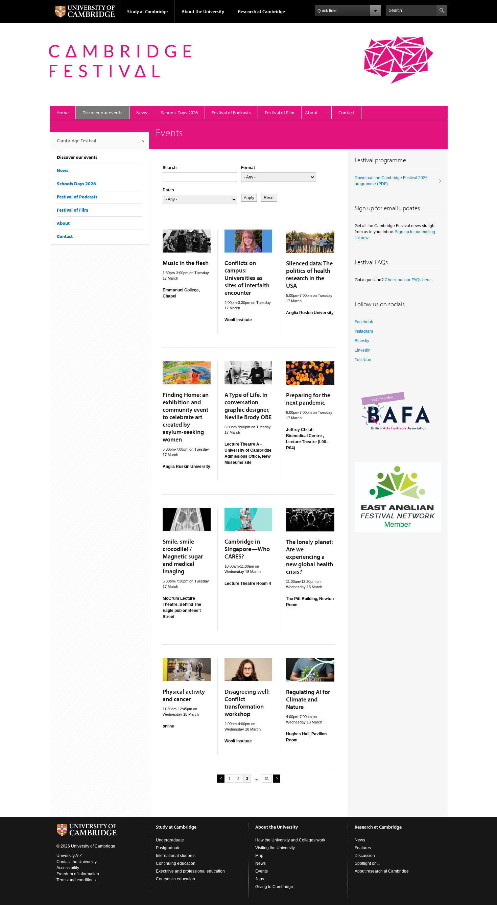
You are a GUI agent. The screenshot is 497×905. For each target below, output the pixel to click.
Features (363, 848)
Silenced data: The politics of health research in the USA (309, 274)
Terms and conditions (76, 880)
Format (248, 167)
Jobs (259, 879)
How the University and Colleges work (290, 840)
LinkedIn (363, 350)
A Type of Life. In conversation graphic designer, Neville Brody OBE (247, 406)
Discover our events (102, 113)
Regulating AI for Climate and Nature (308, 699)
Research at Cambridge (261, 11)
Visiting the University (275, 848)
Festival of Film (279, 113)
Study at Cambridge (147, 11)
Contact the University (76, 861)
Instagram (364, 331)
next (276, 779)
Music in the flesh (186, 263)
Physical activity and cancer (184, 695)
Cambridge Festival (76, 141)
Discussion (365, 855)
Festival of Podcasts (231, 113)
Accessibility (67, 867)
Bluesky (362, 340)
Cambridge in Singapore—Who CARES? (247, 549)
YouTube (363, 359)
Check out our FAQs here (408, 280)
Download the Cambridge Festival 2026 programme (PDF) (391, 180)
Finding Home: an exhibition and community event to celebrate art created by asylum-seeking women (186, 417)
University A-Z (69, 855)
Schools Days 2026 (179, 113)
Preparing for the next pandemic (308, 398)
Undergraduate (170, 840)
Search (169, 167)
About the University (203, 11)
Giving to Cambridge (274, 886)
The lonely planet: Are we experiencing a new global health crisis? (309, 556)
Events (261, 871)
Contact (346, 113)
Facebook (364, 321)
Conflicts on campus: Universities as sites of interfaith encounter (246, 277)
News (141, 113)
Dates (168, 190)
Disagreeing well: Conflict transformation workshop (246, 703)
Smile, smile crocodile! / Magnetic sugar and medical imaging (183, 556)
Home (62, 113)
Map (259, 855)
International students (175, 855)
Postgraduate (168, 848)
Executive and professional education (190, 871)
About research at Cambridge (382, 871)
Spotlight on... (367, 863)
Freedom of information (77, 874)
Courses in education (175, 879)
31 (267, 779)
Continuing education (175, 863)
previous (220, 779)
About (311, 113)
